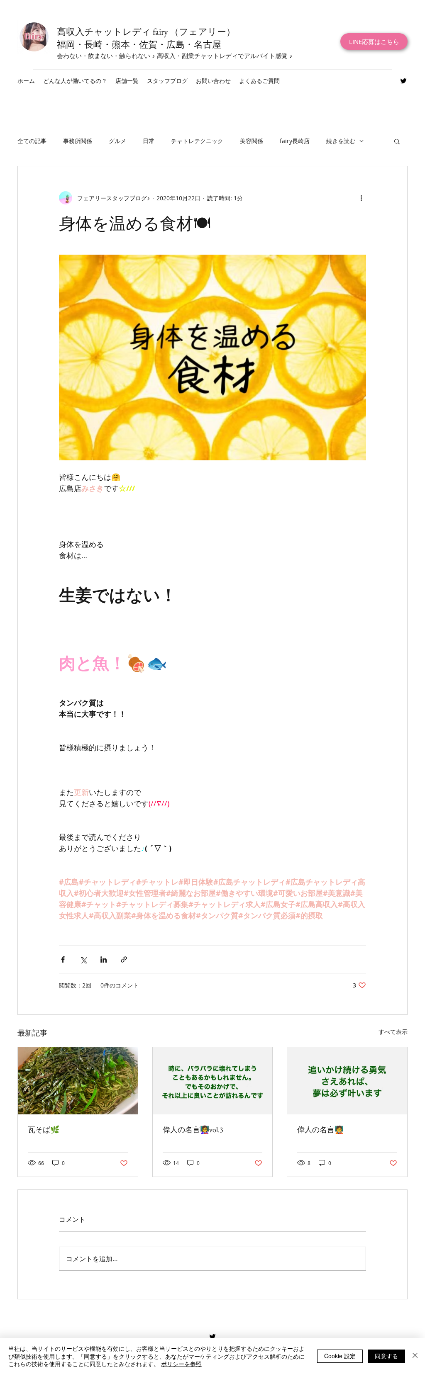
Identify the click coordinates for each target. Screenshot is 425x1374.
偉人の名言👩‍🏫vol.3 (193, 1129)
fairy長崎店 (295, 141)
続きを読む (340, 141)
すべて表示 (393, 1032)
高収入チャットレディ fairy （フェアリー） (146, 32)
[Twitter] (403, 81)
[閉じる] (415, 1356)
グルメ (117, 141)
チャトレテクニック (197, 141)
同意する (386, 1356)
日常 (148, 141)
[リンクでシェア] (124, 959)
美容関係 (251, 141)
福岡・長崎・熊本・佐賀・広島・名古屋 (139, 45)
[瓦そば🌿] (78, 1080)
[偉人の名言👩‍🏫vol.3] (213, 1080)
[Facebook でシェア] (63, 959)
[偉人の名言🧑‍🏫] (347, 1080)
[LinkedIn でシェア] (103, 959)
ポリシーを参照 (181, 1363)
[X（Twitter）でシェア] (83, 959)
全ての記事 (31, 141)
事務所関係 (77, 141)
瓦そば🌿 (43, 1129)
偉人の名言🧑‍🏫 (320, 1129)
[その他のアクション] (361, 198)
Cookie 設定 (340, 1356)
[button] (127, 81)
